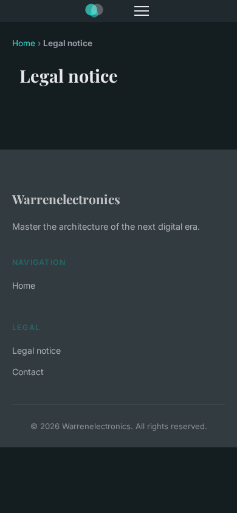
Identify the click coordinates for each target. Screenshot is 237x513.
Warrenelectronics (66, 198)
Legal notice (36, 350)
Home (23, 43)
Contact (28, 372)
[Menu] (141, 11)
